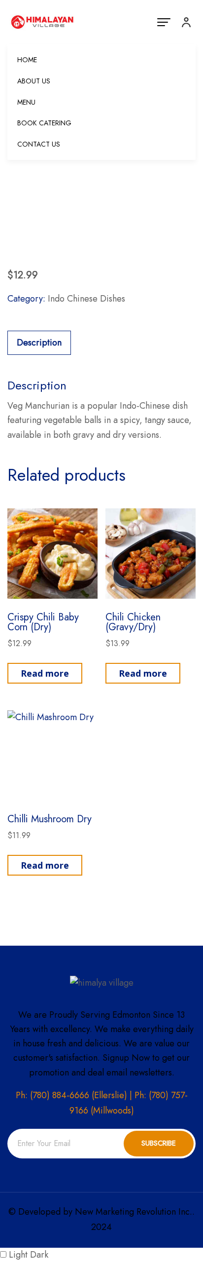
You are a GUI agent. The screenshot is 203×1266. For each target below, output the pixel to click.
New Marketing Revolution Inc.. (135, 1211)
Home (27, 60)
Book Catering (44, 123)
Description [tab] (39, 342)
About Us (33, 81)
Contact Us (38, 144)
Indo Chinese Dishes (86, 298)
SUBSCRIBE (158, 1143)
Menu (26, 102)
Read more (45, 673)
